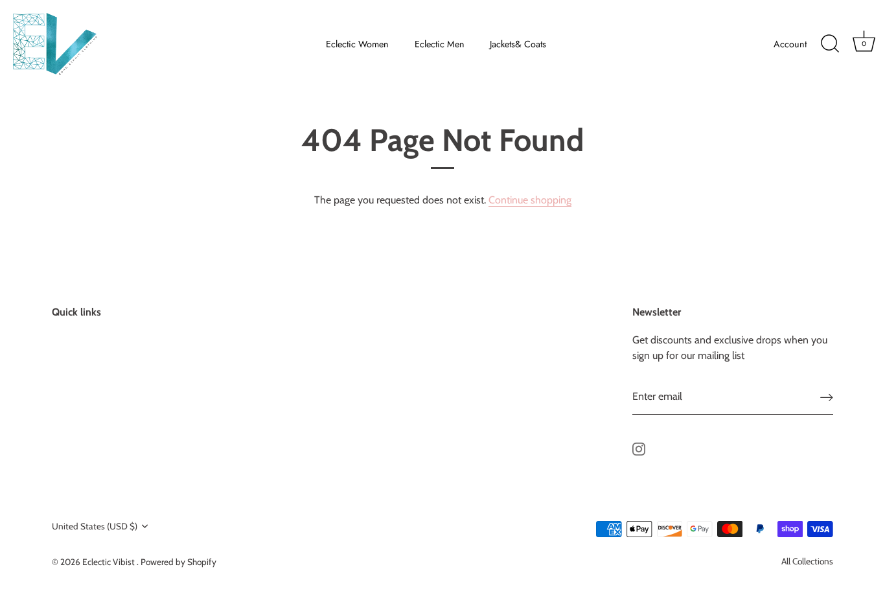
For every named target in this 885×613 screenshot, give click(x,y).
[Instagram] (638, 448)
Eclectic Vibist (109, 562)
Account (790, 44)
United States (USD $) (94, 526)
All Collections (807, 561)
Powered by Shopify (178, 562)
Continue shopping (529, 200)
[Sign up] (826, 397)
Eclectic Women (357, 44)
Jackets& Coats (518, 44)
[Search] (830, 44)
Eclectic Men (440, 44)
